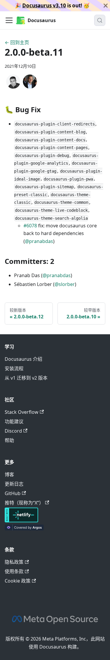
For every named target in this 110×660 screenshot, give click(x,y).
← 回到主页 (17, 42)
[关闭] (105, 5)
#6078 (30, 225)
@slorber (65, 284)
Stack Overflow (21, 412)
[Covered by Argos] (24, 528)
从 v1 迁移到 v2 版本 (26, 378)
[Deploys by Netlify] (21, 520)
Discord (13, 431)
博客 (9, 474)
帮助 (9, 440)
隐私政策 (14, 562)
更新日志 (14, 484)
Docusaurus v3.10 (44, 5)
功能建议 (14, 421)
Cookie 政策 (18, 581)
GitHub (13, 493)
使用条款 (14, 571)
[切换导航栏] (9, 20)
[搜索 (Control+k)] (99, 20)
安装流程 (14, 368)
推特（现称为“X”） (24, 502)
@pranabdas (39, 241)
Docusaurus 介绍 (23, 359)
